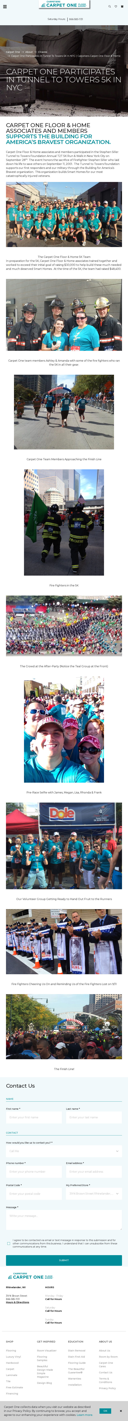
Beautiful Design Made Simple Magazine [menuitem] (45, 1371)
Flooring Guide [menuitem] (77, 1362)
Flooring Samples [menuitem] (42, 1358)
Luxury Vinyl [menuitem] (13, 1356)
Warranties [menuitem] (74, 1378)
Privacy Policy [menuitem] (107, 1388)
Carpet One (13, 51)
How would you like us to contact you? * (29, 1143)
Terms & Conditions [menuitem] (105, 1380)
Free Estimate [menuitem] (14, 1387)
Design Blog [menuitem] (44, 1382)
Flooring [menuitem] (11, 1350)
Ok (105, 1410)
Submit (64, 1260)
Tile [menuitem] (8, 1381)
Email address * (75, 1163)
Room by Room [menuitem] (108, 1356)
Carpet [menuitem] (10, 1369)
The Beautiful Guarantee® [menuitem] (76, 1371)
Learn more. (85, 1415)
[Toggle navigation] (5, 6)
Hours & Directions (17, 1302)
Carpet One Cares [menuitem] (106, 1364)
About (29, 51)
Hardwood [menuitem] (12, 1362)
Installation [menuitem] (75, 1384)
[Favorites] (116, 6)
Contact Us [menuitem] (105, 1372)
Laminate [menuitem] (11, 1375)
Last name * (73, 1109)
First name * (13, 1109)
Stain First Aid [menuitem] (76, 1356)
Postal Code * (14, 1185)
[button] (109, 6)
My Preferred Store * (78, 1185)
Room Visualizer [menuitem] (46, 1350)
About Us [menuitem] (104, 1350)
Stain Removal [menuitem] (76, 1350)
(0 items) (122, 6)
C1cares (42, 51)
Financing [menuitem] (12, 1393)
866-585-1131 (76, 19)
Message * (12, 1207)
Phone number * (16, 1163)
